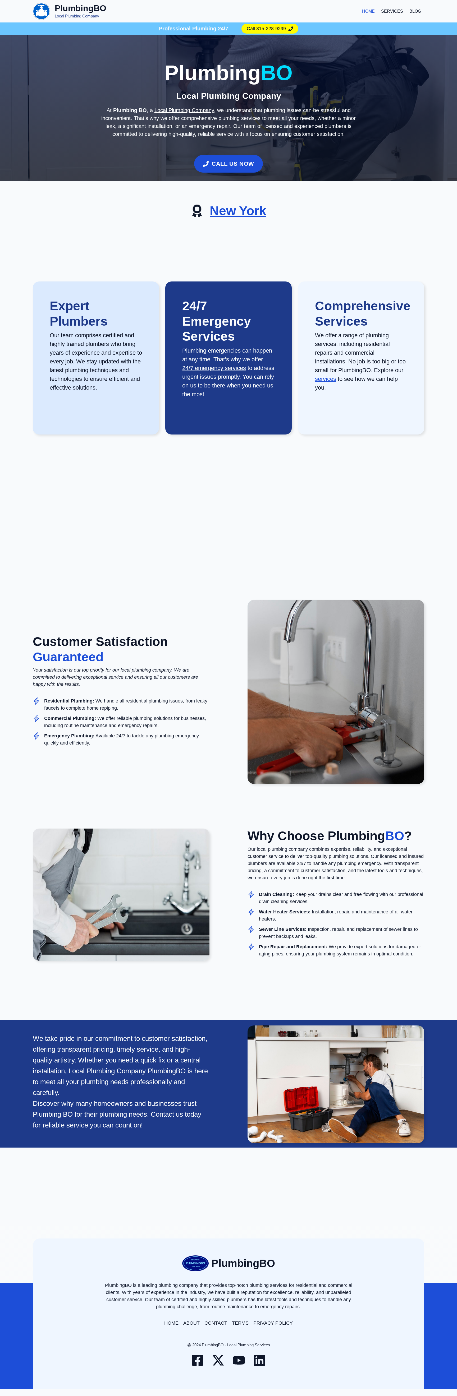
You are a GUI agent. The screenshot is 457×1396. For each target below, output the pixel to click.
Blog (415, 11)
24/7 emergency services (214, 368)
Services (392, 11)
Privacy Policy (273, 1323)
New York (238, 211)
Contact (215, 1323)
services (325, 379)
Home (368, 11)
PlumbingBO (80, 8)
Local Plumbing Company (184, 110)
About (191, 1323)
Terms (240, 1323)
